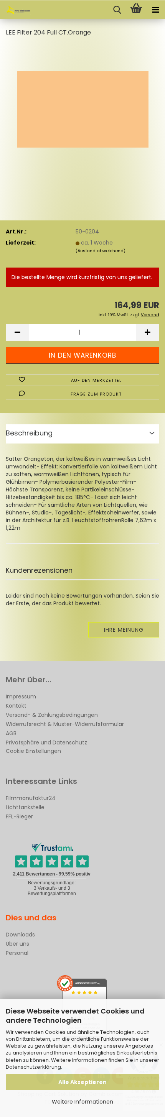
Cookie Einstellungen (33, 751)
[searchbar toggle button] (117, 10)
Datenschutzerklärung (33, 1067)
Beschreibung (29, 433)
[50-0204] (82, 101)
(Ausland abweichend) (100, 251)
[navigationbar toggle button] (155, 10)
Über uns (17, 944)
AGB (11, 733)
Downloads (20, 934)
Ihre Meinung (124, 630)
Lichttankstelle (25, 807)
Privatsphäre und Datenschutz (46, 742)
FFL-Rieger (19, 816)
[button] (17, 332)
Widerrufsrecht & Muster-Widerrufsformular (65, 724)
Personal (17, 953)
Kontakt (16, 706)
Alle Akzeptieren (82, 1082)
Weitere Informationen (82, 1102)
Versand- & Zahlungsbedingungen (52, 715)
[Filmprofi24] (15, 10)
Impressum (21, 696)
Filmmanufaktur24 (31, 798)
